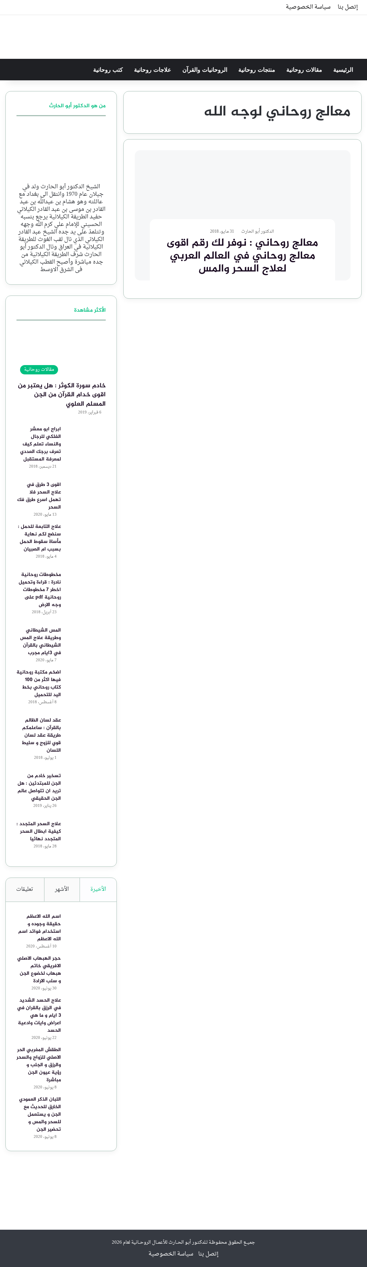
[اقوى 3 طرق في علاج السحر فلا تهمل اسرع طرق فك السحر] (86, 494)
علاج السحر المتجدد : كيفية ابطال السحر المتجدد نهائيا (38, 831)
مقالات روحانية (305, 69)
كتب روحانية (109, 69)
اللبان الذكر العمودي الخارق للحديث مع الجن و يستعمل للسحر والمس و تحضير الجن (40, 1114)
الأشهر (62, 889)
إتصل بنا (348, 7)
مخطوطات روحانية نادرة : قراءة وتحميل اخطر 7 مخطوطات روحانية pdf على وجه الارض (40, 590)
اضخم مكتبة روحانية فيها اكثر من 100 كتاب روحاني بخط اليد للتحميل (38, 683)
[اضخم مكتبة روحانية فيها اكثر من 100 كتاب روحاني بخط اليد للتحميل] (86, 681)
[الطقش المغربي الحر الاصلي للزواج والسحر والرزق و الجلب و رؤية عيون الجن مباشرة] (86, 1059)
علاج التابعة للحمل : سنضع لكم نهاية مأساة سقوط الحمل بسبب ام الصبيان (39, 538)
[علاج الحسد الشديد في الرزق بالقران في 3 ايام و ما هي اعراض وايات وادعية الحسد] (86, 1010)
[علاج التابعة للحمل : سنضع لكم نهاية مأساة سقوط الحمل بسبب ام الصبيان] (86, 536)
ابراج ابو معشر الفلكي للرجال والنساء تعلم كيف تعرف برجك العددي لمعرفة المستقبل (40, 444)
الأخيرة (98, 889)
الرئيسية (344, 69)
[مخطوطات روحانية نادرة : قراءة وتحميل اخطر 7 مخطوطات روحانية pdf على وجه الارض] (86, 584)
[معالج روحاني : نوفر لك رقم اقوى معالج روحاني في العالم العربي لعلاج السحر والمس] (243, 215)
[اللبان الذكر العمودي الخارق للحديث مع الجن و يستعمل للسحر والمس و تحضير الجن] (86, 1109)
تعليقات (24, 889)
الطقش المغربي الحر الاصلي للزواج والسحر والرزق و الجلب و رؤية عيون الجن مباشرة (38, 1065)
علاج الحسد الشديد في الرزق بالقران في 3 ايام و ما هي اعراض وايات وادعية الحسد (39, 1015)
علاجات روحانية (153, 69)
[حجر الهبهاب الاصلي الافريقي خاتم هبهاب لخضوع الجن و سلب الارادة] (86, 968)
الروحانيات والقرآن (205, 69)
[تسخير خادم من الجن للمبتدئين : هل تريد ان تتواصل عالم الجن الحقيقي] (86, 785)
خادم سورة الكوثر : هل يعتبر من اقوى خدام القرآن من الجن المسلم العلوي (62, 394)
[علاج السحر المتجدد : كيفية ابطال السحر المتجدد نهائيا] (86, 833)
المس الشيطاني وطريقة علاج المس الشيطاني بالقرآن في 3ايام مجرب (40, 641)
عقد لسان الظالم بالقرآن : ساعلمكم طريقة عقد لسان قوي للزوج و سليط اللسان (41, 735)
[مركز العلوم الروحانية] (361, 33)
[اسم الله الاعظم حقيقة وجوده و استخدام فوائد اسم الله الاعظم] (86, 926)
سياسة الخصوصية (308, 7)
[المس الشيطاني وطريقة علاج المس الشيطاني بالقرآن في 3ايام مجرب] (86, 640)
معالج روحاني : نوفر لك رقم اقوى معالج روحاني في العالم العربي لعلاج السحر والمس (242, 256)
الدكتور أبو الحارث (257, 232)
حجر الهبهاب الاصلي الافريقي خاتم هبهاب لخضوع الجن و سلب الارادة (39, 969)
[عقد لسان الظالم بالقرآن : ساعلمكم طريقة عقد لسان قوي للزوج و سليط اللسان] (86, 730)
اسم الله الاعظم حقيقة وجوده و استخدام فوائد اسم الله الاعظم (39, 927)
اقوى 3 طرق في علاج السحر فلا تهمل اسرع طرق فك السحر (39, 496)
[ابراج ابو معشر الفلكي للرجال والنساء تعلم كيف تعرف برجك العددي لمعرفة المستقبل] (86, 438)
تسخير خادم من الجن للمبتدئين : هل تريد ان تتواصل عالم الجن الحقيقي (39, 787)
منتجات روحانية (257, 69)
